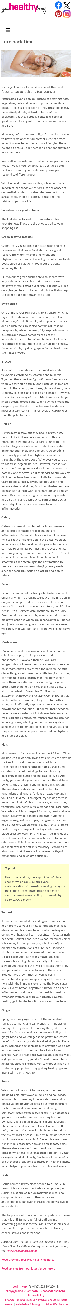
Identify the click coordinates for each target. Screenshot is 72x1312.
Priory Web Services (56, 1304)
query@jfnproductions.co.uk (22, 1291)
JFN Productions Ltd (44, 1300)
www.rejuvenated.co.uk (22, 1250)
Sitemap (10, 1300)
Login (16, 1286)
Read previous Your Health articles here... (28, 1259)
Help (24, 1286)
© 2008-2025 (24, 1300)
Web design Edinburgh (28, 1304)
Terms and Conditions (52, 1291)
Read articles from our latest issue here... (28, 1268)
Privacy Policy (36, 1295)
